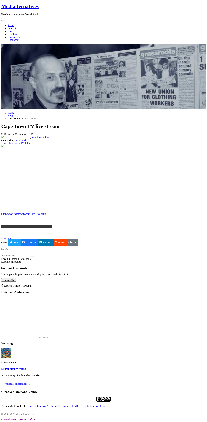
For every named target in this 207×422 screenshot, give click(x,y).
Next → (26, 383)
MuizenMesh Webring (13, 369)
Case (10, 31)
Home (11, 112)
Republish (13, 34)
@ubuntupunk (42, 337)
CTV (27, 143)
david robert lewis (41, 137)
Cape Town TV (16, 143)
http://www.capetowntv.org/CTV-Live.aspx (23, 213)
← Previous (7, 383)
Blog (10, 115)
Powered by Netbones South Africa (18, 419)
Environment (14, 37)
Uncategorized (21, 140)
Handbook (13, 39)
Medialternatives (20, 6)
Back (9, 239)
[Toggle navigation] (2, 20)
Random (17, 383)
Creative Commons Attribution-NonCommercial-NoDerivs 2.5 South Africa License (67, 406)
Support (12, 28)
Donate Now (9, 280)
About (11, 25)
